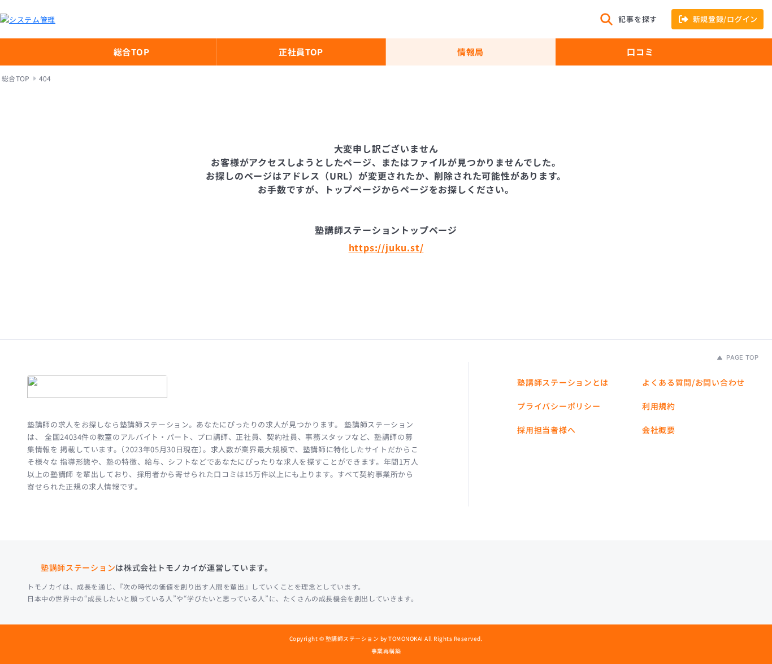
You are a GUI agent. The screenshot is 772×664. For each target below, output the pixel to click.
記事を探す (637, 19)
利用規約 (658, 406)
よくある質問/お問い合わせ (693, 382)
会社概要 (658, 429)
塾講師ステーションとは (563, 382)
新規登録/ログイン (725, 19)
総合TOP (132, 52)
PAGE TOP (741, 357)
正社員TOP (301, 52)
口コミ (640, 52)
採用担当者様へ (546, 429)
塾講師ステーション (78, 567)
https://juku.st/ (386, 247)
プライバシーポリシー (558, 406)
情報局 (470, 52)
